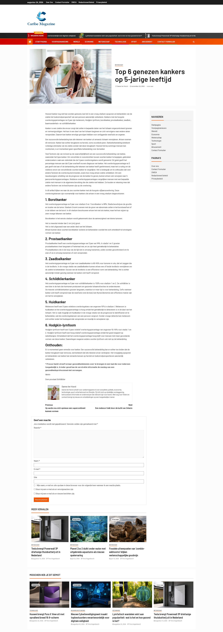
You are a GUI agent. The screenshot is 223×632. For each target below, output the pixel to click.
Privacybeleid (101, 2)
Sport (134, 42)
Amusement (147, 42)
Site (35, 477)
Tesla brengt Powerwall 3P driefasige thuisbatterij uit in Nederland (155, 36)
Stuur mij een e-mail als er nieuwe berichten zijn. (55, 494)
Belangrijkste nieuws (78, 610)
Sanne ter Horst (122, 86)
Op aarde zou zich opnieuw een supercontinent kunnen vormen (65, 408)
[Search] (193, 42)
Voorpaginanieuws (60, 42)
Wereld (76, 42)
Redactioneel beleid (86, 2)
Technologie (120, 42)
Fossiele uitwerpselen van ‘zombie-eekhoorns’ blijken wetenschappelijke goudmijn (127, 552)
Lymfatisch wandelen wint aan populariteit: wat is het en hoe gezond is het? (92, 36)
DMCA (74, 2)
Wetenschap (104, 42)
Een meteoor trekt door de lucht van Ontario (113, 406)
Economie (89, 42)
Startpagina (41, 42)
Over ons (49, 2)
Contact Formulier (62, 2)
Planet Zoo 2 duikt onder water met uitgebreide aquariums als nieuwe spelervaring (88, 552)
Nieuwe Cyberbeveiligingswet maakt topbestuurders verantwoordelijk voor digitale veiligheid (90, 617)
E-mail (37, 469)
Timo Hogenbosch (54, 559)
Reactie (37, 428)
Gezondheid (116, 610)
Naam (37, 461)
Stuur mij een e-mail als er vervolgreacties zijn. (55, 489)
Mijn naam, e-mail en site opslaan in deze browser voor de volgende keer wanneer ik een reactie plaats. (79, 485)
